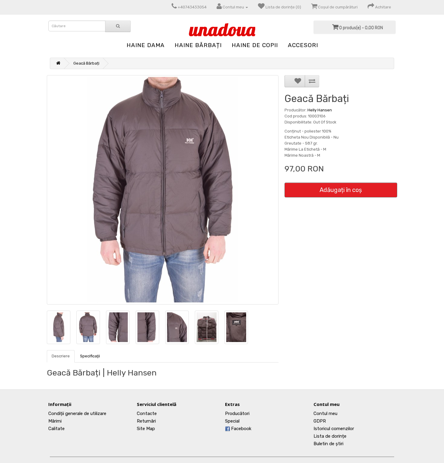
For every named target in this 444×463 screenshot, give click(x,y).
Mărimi (55, 421)
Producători (237, 413)
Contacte (147, 413)
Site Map (146, 428)
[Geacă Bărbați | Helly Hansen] (162, 190)
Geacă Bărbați (86, 63)
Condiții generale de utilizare (77, 413)
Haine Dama (146, 45)
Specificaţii (90, 356)
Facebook (240, 428)
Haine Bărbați (198, 45)
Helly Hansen (319, 110)
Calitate (56, 428)
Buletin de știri (328, 443)
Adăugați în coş (341, 189)
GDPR (320, 421)
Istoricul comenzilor (334, 428)
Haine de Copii (255, 45)
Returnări (146, 421)
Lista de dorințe (330, 436)
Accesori (303, 45)
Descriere (61, 356)
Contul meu (325, 413)
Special (232, 421)
